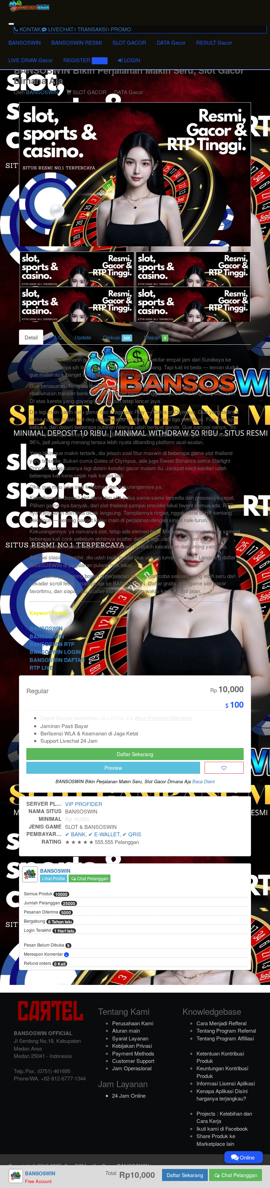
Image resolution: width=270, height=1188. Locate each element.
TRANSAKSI (91, 29)
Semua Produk (46, 893)
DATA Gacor (171, 42)
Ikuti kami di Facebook (222, 1128)
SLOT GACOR (129, 42)
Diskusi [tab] (116, 337)
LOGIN (131, 60)
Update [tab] (83, 337)
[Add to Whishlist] (224, 768)
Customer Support (133, 1060)
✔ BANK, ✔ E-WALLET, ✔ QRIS (103, 834)
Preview (113, 767)
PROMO (120, 29)
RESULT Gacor (214, 42)
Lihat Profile (53, 878)
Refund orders (44, 963)
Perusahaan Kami (132, 1023)
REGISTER (84, 60)
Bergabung (48, 921)
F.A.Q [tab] (56, 337)
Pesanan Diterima (47, 912)
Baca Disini (203, 781)
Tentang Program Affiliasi (225, 1038)
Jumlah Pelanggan (49, 903)
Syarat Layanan (130, 1038)
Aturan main (126, 1030)
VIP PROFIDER (83, 803)
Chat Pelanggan (92, 878)
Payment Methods (133, 1053)
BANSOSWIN (24, 42)
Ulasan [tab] (155, 337)
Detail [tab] (31, 337)
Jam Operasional (132, 1068)
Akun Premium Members (164, 717)
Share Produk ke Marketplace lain (216, 1139)
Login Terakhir (49, 930)
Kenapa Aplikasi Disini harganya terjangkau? (222, 1094)
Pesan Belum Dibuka (47, 945)
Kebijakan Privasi (132, 1045)
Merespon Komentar (45, 954)
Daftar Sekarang (135, 754)
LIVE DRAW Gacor (30, 60)
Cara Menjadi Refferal (221, 1023)
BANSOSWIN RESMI (76, 42)
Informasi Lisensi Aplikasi (226, 1083)
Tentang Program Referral (226, 1030)
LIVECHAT (60, 29)
